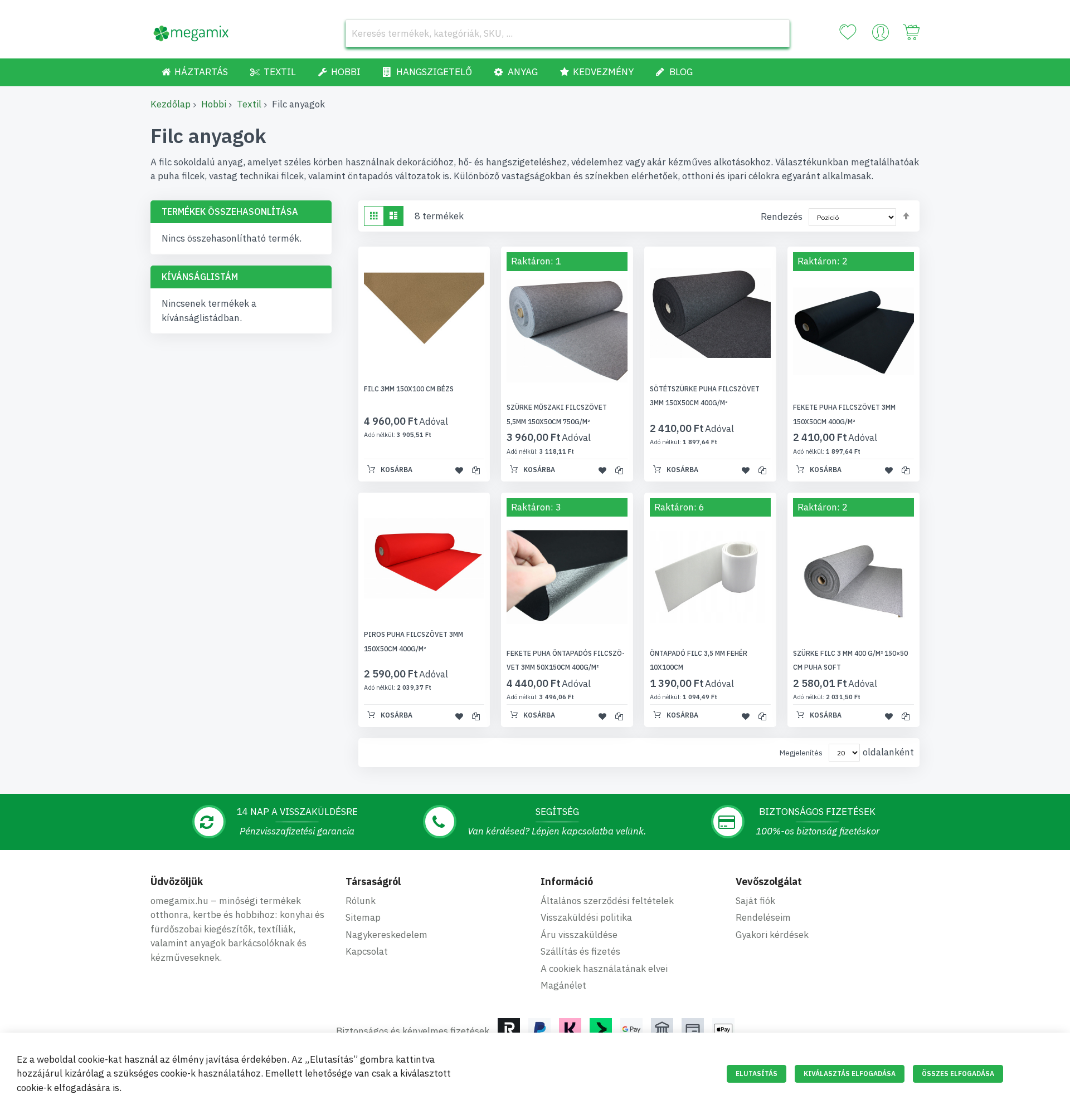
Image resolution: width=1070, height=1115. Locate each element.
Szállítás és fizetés (580, 951)
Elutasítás (756, 1073)
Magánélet (563, 985)
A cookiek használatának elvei (604, 968)
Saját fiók (755, 901)
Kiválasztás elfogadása (850, 1073)
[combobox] (568, 33)
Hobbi (213, 104)
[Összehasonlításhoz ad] (476, 470)
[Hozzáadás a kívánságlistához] (459, 470)
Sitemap (363, 917)
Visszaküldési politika (586, 917)
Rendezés (781, 216)
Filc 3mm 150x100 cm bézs (409, 389)
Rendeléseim (763, 917)
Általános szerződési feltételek (607, 901)
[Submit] (776, 33)
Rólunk (361, 901)
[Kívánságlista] (847, 32)
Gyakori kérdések (772, 935)
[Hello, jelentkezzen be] (880, 35)
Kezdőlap (170, 104)
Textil (249, 104)
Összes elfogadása (958, 1073)
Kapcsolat (367, 951)
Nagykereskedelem (386, 935)
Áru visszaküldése (579, 935)
